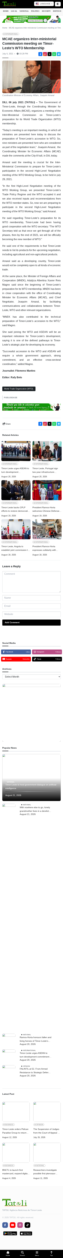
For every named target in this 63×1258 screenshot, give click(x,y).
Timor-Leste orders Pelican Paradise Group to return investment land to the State (15, 1131)
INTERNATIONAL (11, 34)
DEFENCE (57, 11)
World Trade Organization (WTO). (19, 389)
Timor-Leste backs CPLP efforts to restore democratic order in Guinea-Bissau (15, 509)
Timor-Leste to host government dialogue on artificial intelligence (30, 786)
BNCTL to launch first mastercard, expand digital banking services (15, 1172)
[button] (7, 1254)
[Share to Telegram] (59, 54)
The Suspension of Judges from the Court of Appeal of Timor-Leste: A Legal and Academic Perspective (46, 1131)
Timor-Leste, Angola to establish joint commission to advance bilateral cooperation (15, 548)
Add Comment (12, 622)
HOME (6, 11)
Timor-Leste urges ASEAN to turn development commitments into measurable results (16, 470)
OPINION (26, 1066)
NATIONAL (24, 11)
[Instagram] (45, 54)
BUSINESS (9, 1124)
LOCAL (14, 11)
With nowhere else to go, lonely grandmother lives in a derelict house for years (35, 809)
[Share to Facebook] (40, 54)
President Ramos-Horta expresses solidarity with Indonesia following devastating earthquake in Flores (44, 548)
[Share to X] (50, 54)
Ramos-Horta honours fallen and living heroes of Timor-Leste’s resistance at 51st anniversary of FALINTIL (35, 1039)
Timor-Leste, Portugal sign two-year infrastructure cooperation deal (45, 470)
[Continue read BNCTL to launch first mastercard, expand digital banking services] (16, 1153)
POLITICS (35, 11)
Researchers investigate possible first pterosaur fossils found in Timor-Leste (46, 1172)
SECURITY (46, 11)
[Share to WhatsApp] (54, 54)
